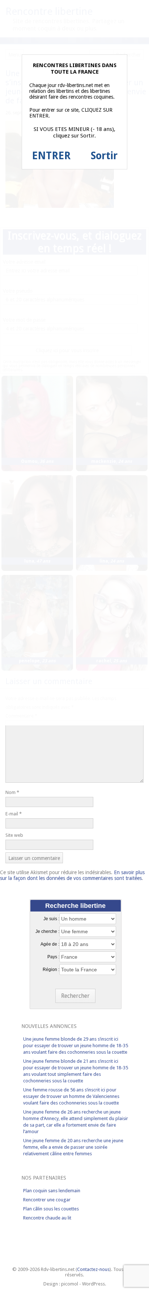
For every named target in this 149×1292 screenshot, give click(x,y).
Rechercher (75, 995)
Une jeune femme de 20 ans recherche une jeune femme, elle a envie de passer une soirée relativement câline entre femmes (73, 1147)
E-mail (13, 813)
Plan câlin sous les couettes (51, 1208)
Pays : (53, 956)
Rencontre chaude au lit (47, 1218)
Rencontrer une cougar (47, 1199)
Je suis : (51, 918)
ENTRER (51, 156)
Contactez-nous (93, 1269)
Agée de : (50, 944)
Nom (12, 792)
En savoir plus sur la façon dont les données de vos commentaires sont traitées (72, 875)
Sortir (104, 156)
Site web (14, 835)
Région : (51, 969)
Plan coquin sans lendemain (51, 1190)
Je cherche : (47, 931)
